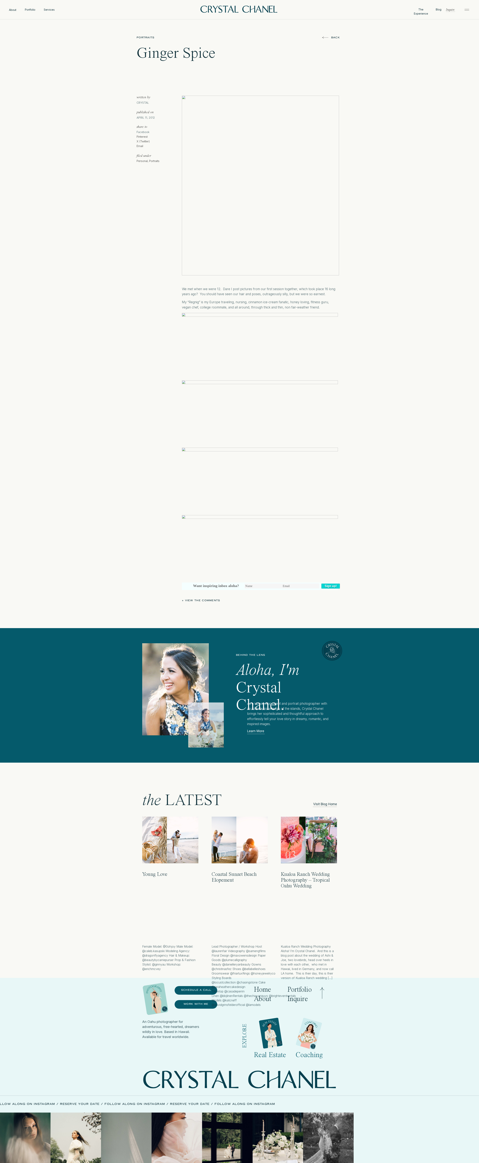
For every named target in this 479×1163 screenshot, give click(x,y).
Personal (142, 161)
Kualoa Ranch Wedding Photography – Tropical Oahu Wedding (305, 880)
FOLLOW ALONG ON (52, 1104)
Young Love (154, 874)
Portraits (146, 37)
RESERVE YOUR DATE (118, 1104)
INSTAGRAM (82, 1104)
